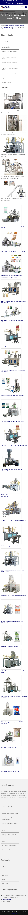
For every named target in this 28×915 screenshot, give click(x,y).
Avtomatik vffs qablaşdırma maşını (10, 41)
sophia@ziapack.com (19, 0)
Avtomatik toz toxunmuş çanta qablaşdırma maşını (13, 421)
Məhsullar (11, 25)
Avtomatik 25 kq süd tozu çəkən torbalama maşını (13, 251)
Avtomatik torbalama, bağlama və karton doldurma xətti (9, 63)
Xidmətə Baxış (5, 883)
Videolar (3, 871)
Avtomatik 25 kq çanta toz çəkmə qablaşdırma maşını (14, 445)
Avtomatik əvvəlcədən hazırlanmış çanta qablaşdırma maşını (9, 52)
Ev (7, 25)
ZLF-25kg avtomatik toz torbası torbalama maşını (12, 346)
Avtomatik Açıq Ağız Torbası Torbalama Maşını (8, 46)
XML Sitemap (14, 913)
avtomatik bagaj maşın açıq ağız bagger (10, 771)
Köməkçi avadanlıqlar (6, 82)
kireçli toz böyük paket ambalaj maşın (10, 646)
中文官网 (13, 3)
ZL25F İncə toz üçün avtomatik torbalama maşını (12, 546)
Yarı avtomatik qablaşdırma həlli (9, 73)
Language (20, 3)
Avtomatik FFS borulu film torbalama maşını (10, 69)
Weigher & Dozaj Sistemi (7, 78)
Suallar (3, 879)
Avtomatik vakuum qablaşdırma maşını (9, 58)
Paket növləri (5, 875)
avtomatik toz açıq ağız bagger (8, 747)
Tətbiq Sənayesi (5, 866)
